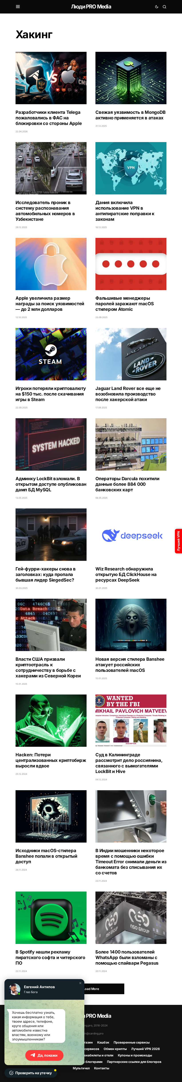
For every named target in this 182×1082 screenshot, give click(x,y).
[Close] (175, 6)
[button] (80, 983)
